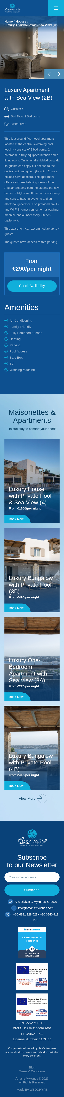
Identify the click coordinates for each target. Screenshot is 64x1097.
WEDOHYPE (38, 1089)
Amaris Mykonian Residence (32, 939)
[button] (32, 286)
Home (8, 21)
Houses (21, 21)
